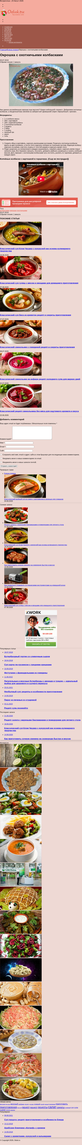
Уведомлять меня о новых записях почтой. (19, 462)
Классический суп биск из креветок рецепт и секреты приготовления (35, 315)
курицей (37, 1104)
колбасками (4, 210)
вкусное (2, 1104)
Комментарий (6, 439)
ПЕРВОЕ (7, 29)
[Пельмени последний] (21, 981)
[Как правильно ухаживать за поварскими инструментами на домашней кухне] (16, 583)
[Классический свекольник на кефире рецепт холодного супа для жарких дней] (21, 375)
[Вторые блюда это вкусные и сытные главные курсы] (21, 838)
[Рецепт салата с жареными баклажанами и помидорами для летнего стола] (16, 523)
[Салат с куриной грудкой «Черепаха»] (21, 909)
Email (2, 447)
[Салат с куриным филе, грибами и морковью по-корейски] (21, 1076)
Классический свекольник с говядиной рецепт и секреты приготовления (37, 347)
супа (76, 1108)
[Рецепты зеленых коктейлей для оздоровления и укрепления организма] (21, 767)
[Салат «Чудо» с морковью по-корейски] (21, 1028)
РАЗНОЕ (7, 40)
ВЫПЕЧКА (8, 35)
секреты (61, 1107)
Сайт (2, 451)
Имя (2, 443)
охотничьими (22, 210)
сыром (2, 1110)
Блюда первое (13, 50)
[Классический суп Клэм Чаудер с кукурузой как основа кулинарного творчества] (21, 244)
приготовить (62, 1104)
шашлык (12, 1110)
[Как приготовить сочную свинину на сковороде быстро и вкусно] (16, 563)
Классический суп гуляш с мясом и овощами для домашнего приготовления (39, 283)
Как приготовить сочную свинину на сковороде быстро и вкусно (29, 565)
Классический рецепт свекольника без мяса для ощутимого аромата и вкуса (39, 411)
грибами (21, 1104)
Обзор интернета (15, 42)
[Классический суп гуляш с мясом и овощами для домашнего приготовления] (21, 279)
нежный (47, 1104)
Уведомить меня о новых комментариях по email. (22, 458)
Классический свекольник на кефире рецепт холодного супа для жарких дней (40, 379)
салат (52, 1107)
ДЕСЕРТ (7, 37)
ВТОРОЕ (7, 31)
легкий (42, 1104)
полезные (52, 1104)
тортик (8, 1110)
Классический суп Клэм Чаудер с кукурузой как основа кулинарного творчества (35, 545)
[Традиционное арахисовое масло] (21, 1005)
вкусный (14, 1104)
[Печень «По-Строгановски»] (21, 790)
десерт (27, 1104)
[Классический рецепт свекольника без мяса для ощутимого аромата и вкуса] (21, 407)
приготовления (8, 1107)
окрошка (13, 210)
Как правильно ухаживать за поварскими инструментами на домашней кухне (34, 585)
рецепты (43, 1107)
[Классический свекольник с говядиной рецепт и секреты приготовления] (21, 343)
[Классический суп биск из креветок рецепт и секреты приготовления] (21, 311)
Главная (8, 27)
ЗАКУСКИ (8, 38)
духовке (31, 1104)
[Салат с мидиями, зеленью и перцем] (21, 814)
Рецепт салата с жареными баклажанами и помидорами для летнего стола (34, 525)
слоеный (68, 1107)
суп (72, 1107)
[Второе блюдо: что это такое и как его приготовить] (21, 1100)
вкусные (8, 1104)
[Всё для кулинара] (12, 16)
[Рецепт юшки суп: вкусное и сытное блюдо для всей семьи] (21, 1052)
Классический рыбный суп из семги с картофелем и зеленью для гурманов (33, 499)
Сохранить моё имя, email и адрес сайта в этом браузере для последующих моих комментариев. (41, 455)
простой (19, 1107)
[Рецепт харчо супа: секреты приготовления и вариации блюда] (21, 862)
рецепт (26, 1107)
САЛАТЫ (8, 33)
